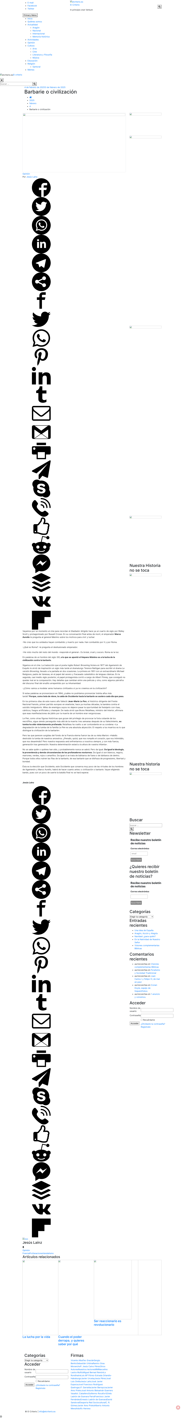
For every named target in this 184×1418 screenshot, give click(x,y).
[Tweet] (41, 206)
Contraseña (135, 1015)
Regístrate (145, 1027)
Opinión (31, 42)
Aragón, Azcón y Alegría (146, 933)
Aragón (36, 27)
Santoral (36, 66)
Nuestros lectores (86, 1369)
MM (96, 1369)
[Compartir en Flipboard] (41, 620)
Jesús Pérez (100, 1378)
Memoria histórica (41, 36)
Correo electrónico (140, 848)
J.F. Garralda (85, 1387)
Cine (35, 51)
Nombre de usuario (135, 1009)
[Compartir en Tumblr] (41, 394)
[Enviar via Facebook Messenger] (41, 563)
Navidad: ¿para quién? (145, 936)
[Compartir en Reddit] (41, 544)
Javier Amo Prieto (85, 1405)
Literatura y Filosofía (42, 54)
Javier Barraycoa (99, 1387)
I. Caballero (82, 1393)
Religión (31, 63)
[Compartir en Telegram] (41, 262)
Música (36, 57)
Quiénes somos (35, 21)
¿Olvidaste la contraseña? (153, 1024)
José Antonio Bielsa (90, 1390)
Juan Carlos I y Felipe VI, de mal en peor (147, 979)
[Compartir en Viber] (41, 507)
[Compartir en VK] (41, 601)
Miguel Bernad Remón (93, 1372)
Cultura (31, 45)
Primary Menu (30, 15)
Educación (32, 60)
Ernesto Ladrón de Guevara (93, 1399)
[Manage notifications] (178, 1407)
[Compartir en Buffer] (41, 582)
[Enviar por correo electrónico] (41, 413)
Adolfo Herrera (83, 1408)
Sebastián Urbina (85, 1363)
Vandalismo (48, 1253)
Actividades (33, 39)
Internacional (39, 33)
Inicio (30, 18)
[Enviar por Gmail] (41, 432)
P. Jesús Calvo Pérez (90, 1366)
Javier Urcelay (88, 1378)
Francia (26, 1253)
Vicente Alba (77, 1360)
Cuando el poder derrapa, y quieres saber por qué (71, 1340)
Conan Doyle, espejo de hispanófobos (146, 988)
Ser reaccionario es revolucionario (107, 1322)
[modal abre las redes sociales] (41, 281)
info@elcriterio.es (47, 1411)
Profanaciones (36, 1253)
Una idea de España (144, 930)
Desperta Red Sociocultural (92, 1402)
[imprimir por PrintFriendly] (41, 450)
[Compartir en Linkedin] (41, 244)
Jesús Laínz (31, 177)
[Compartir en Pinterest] (41, 356)
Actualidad (33, 24)
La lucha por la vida (36, 1337)
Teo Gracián (88, 1360)
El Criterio (75, 5)
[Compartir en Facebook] (41, 187)
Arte (35, 48)
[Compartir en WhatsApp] (41, 225)
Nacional (37, 30)
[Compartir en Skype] (41, 488)
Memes (31, 69)
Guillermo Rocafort (97, 1393)
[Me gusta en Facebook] (41, 526)
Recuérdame (149, 1020)
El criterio (17, 74)
